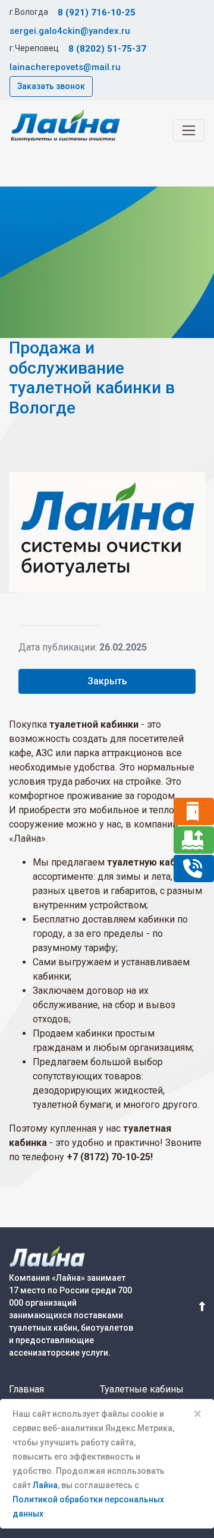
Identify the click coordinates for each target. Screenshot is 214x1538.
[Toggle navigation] (188, 130)
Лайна (45, 1485)
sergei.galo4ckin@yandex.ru (70, 31)
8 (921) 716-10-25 (97, 12)
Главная (26, 1389)
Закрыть (107, 681)
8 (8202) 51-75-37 (107, 48)
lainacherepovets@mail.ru (65, 67)
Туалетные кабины (142, 1389)
